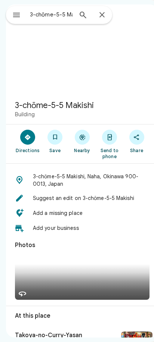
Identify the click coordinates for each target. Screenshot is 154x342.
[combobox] (51, 14)
